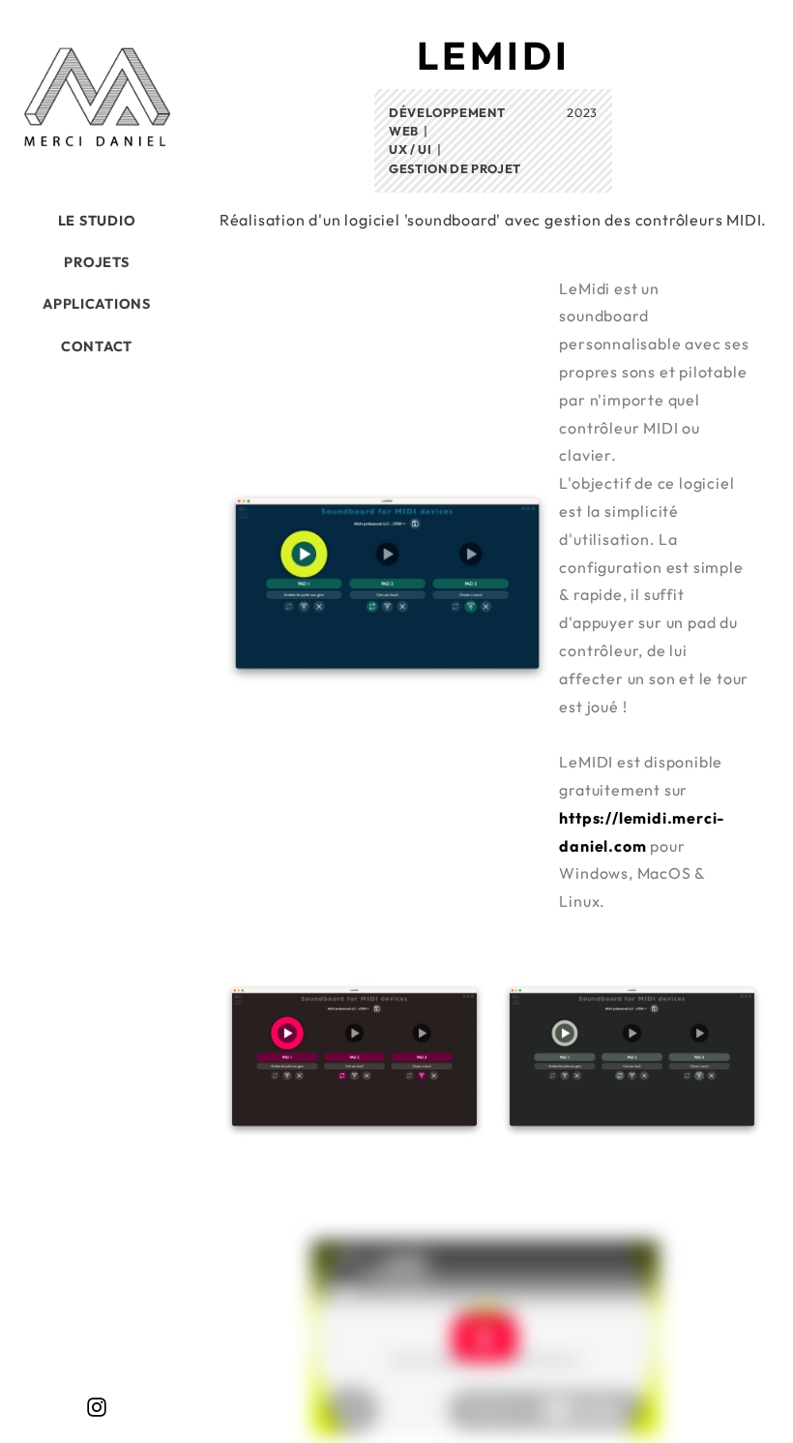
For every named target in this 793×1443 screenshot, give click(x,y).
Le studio (96, 220)
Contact (96, 346)
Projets (96, 262)
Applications (97, 304)
